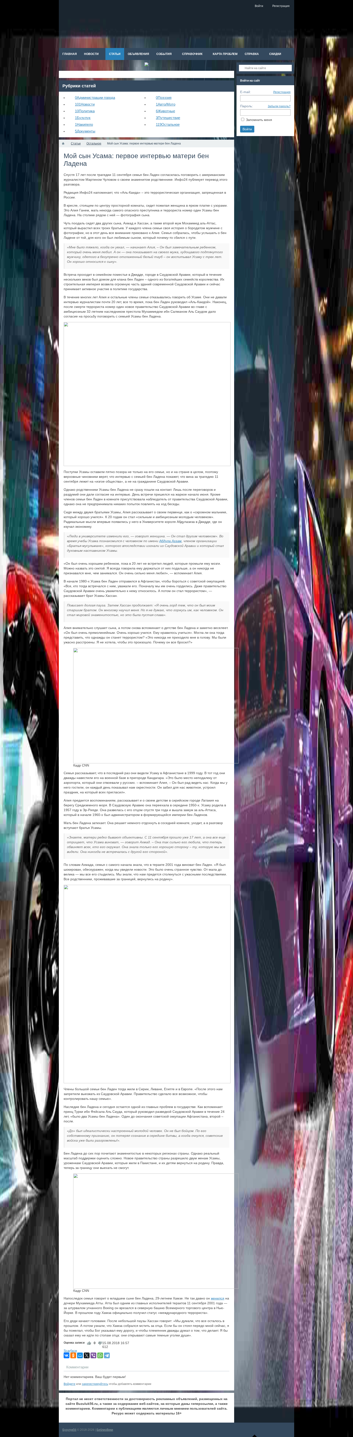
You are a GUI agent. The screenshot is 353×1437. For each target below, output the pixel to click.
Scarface (70, 1351)
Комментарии (77, 1367)
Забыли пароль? (279, 106)
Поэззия (163, 98)
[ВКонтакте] (66, 1355)
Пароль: (246, 106)
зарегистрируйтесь (95, 1384)
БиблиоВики (105, 1429)
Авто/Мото (165, 104)
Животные (165, 111)
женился (217, 1298)
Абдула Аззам (170, 541)
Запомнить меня (259, 120)
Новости (85, 104)
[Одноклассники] (73, 1355)
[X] (87, 1355)
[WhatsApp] (100, 1355)
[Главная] (63, 143)
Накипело (84, 124)
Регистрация (282, 92)
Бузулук (83, 118)
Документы (85, 131)
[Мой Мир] (80, 1355)
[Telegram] (107, 1355)
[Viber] (93, 1355)
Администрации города (95, 98)
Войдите (69, 1384)
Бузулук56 (69, 1429)
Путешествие (168, 118)
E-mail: (245, 92)
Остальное (168, 124)
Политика (85, 111)
